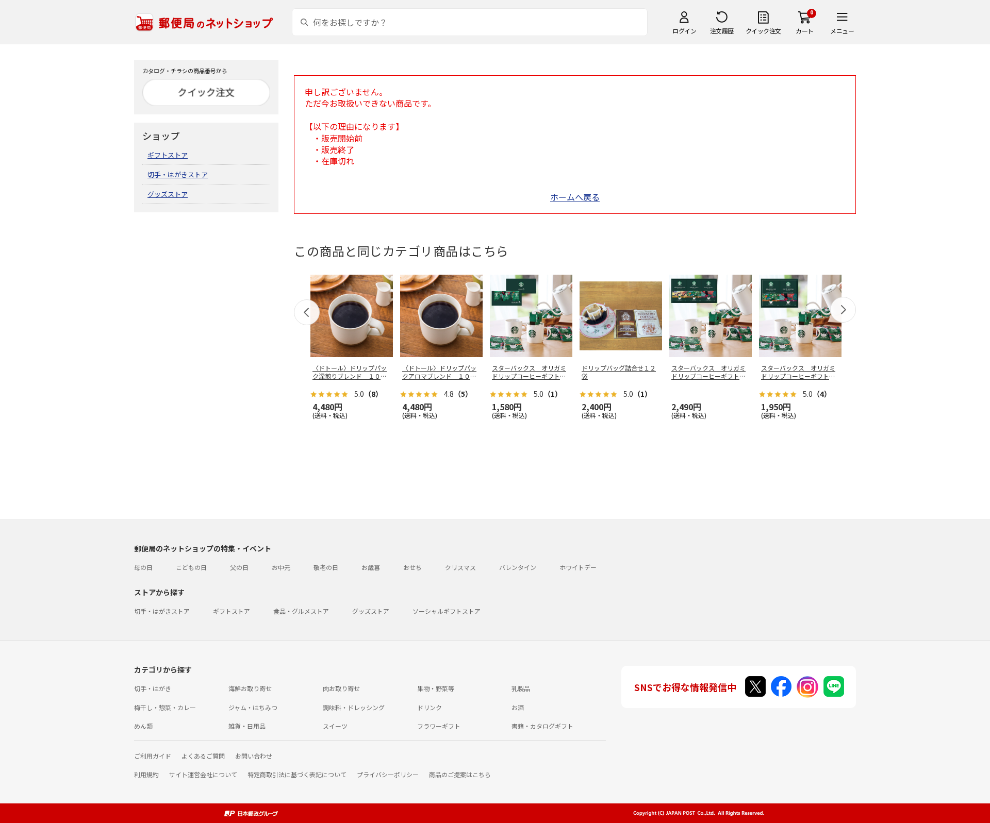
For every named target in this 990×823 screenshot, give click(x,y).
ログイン (684, 30)
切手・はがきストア (177, 174)
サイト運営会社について (203, 774)
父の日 (239, 567)
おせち (412, 567)
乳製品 (521, 688)
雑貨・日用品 (247, 725)
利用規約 (146, 774)
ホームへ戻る (575, 197)
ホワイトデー (578, 567)
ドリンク (429, 707)
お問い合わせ (253, 755)
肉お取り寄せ (341, 688)
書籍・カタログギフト (542, 725)
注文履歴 (722, 30)
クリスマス (460, 567)
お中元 (281, 567)
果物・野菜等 (435, 688)
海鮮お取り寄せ (250, 688)
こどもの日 (191, 567)
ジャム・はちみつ (252, 707)
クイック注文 (763, 30)
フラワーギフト (438, 725)
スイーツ (335, 725)
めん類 (143, 725)
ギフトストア (167, 155)
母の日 (143, 567)
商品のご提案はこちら (460, 774)
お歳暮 (370, 567)
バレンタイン (517, 567)
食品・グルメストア (301, 611)
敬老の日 (326, 567)
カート (805, 30)
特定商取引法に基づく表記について (297, 774)
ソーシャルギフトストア (446, 611)
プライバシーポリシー (388, 774)
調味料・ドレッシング (354, 707)
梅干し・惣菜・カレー (165, 707)
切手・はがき (152, 688)
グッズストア (167, 194)
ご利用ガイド (152, 755)
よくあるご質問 (203, 755)
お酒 (518, 707)
